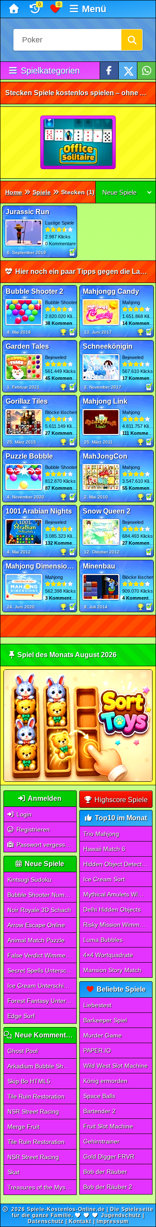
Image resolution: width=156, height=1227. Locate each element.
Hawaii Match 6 (104, 848)
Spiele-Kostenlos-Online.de (66, 1209)
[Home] (15, 9)
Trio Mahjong (101, 833)
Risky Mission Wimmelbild (117, 924)
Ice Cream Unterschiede (40, 985)
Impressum (113, 1221)
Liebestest (97, 1005)
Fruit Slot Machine (108, 1126)
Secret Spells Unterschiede (41, 970)
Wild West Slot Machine (115, 1065)
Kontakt (80, 1221)
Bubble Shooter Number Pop (41, 894)
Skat (13, 1172)
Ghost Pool (22, 1050)
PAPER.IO (97, 1050)
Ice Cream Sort (104, 879)
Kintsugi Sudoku (29, 879)
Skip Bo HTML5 (28, 1081)
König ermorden (105, 1080)
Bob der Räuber (105, 1171)
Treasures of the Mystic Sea (41, 1187)
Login (23, 814)
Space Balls (99, 1095)
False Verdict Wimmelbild (41, 955)
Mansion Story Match (112, 970)
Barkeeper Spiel (105, 1020)
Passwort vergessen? (45, 844)
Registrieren (32, 829)
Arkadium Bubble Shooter (41, 1066)
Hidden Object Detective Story (117, 864)
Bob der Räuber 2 (107, 1186)
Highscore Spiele (120, 799)
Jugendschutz (121, 1215)
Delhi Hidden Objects (112, 909)
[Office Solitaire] (78, 142)
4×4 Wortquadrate (108, 954)
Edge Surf (21, 1015)
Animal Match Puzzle (36, 940)
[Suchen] (132, 40)
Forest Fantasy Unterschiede (41, 1000)
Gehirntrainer (101, 1141)
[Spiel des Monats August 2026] (78, 780)
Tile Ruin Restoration (36, 1096)
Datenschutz (46, 1221)
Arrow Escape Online (36, 925)
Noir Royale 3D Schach (39, 909)
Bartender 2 (99, 1111)
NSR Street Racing (33, 1111)
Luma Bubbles (103, 939)
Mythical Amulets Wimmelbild (117, 894)
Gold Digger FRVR (108, 1156)
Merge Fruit (23, 1126)
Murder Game (102, 1035)
